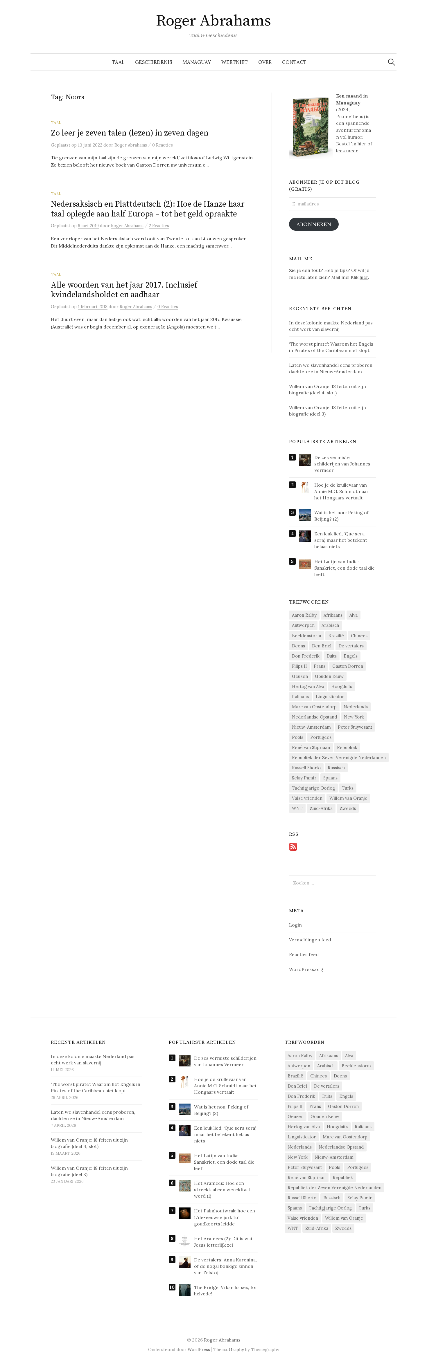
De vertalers (351, 646)
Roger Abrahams (213, 21)
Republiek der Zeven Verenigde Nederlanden (339, 757)
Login (295, 925)
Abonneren (314, 224)
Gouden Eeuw (329, 676)
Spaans (330, 778)
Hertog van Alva (308, 686)
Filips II (299, 666)
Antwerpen (303, 625)
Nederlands (356, 707)
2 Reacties (159, 225)
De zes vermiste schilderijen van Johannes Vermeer (342, 463)
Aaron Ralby (304, 615)
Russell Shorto (306, 767)
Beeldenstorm (306, 635)
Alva (353, 615)
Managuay (196, 62)
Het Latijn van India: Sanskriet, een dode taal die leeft (344, 568)
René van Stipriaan (311, 747)
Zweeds (348, 808)
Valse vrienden (307, 798)
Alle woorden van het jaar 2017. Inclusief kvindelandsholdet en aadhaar (124, 290)
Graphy (236, 1349)
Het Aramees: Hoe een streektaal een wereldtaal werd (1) (222, 1189)
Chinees (359, 635)
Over (265, 62)
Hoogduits (341, 686)
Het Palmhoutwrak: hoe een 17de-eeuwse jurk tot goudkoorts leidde (224, 1217)
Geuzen (300, 676)
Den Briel (321, 646)
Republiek (347, 747)
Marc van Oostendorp (314, 707)
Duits (331, 656)
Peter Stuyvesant (355, 727)
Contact (294, 62)
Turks (348, 788)
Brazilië (336, 635)
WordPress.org (306, 969)
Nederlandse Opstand (314, 717)
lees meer (347, 151)
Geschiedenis (153, 62)
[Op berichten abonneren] (293, 846)
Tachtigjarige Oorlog (313, 788)
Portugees (320, 737)
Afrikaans (333, 615)
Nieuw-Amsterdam (311, 727)
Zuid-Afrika (321, 808)
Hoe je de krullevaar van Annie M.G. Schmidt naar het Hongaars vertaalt (341, 491)
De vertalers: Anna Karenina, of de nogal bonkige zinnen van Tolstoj (225, 1266)
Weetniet (234, 62)
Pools (297, 737)
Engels (351, 656)
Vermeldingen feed (310, 940)
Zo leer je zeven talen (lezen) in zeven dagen (129, 133)
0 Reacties (162, 145)
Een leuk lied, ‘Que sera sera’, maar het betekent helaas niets (340, 540)
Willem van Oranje (348, 798)
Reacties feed (304, 954)
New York (354, 717)
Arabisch (330, 625)
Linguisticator (330, 696)
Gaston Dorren (347, 666)
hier (362, 144)
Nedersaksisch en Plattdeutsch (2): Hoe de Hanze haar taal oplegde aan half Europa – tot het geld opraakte (147, 209)
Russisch (336, 767)
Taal (118, 62)
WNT (297, 808)
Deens (298, 646)
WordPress (199, 1349)
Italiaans (300, 696)
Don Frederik (306, 656)
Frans (319, 666)
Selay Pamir (304, 778)
